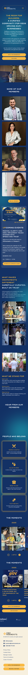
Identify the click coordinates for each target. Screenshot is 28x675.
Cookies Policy (7, 652)
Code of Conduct (7, 659)
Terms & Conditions (8, 657)
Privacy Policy (6, 649)
